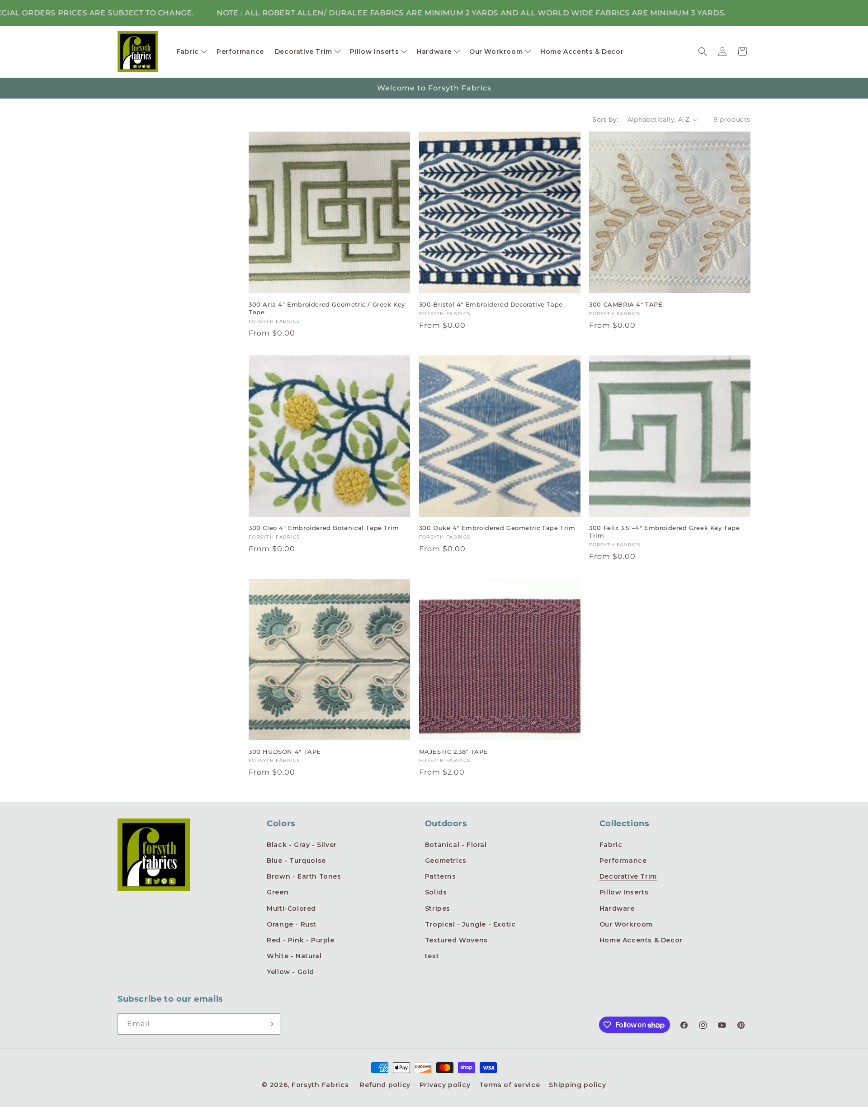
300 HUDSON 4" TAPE (285, 751)
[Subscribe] (270, 1024)
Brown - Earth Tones (304, 876)
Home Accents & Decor (641, 940)
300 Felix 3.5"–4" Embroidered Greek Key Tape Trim (664, 531)
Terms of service (509, 1085)
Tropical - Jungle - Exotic (470, 924)
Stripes (437, 908)
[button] (191, 51)
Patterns (440, 876)
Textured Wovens (456, 940)
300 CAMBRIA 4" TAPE (625, 304)
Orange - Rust (291, 924)
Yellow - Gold (290, 972)
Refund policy (385, 1085)
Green (277, 892)
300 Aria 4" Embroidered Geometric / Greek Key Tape (327, 308)
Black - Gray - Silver (302, 845)
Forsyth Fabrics (321, 1085)
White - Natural (294, 956)
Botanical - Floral (456, 845)
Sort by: (605, 119)
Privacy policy (445, 1085)
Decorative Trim (628, 876)
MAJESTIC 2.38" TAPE (453, 751)
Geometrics (446, 860)
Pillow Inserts (623, 892)
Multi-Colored (291, 908)
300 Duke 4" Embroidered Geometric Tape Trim (497, 527)
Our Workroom (626, 924)
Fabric (611, 845)
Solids (436, 892)
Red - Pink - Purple (300, 940)
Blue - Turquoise (296, 860)
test (432, 956)
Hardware (617, 908)
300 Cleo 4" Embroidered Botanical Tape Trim (324, 527)
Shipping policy (577, 1085)
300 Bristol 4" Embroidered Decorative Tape (491, 304)
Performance (623, 860)
